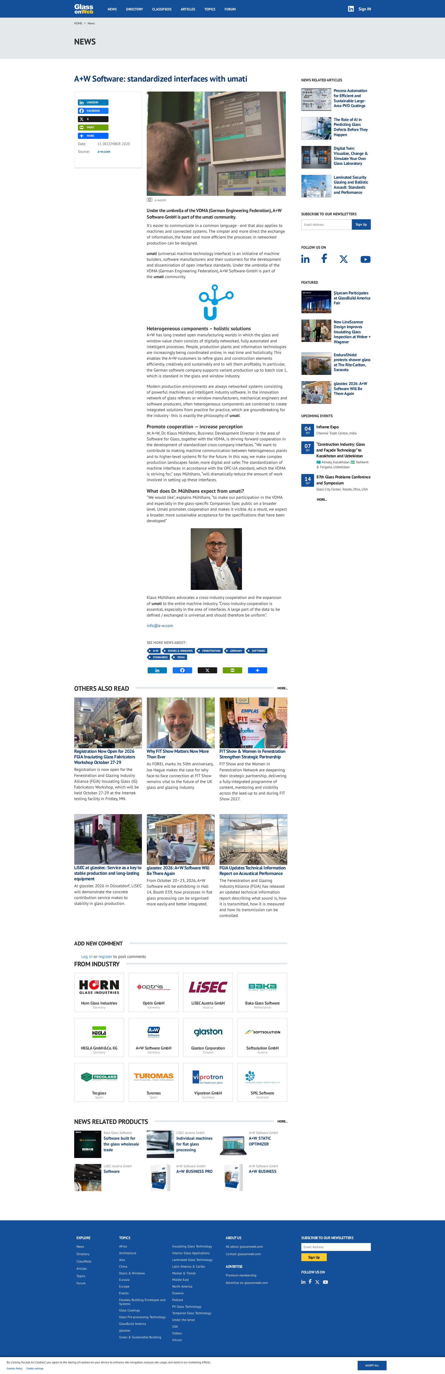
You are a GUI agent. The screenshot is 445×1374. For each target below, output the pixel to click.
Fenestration (211, 650)
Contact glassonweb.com (243, 1254)
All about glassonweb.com (244, 1246)
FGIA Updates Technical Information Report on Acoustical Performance (252, 870)
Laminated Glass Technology (192, 1260)
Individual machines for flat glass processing (194, 1143)
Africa (123, 1246)
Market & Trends (184, 1273)
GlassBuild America (132, 1324)
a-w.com (104, 151)
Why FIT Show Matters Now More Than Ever (178, 754)
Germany (236, 650)
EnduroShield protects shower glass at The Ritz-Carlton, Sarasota (352, 362)
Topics (209, 9)
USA (175, 1326)
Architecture (127, 1253)
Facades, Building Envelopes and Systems (142, 1302)
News (112, 9)
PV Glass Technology (186, 1306)
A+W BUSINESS (263, 1171)
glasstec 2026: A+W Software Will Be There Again (178, 870)
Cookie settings (35, 1368)
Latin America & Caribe (188, 1266)
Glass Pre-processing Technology (142, 1317)
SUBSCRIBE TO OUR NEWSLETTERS (328, 214)
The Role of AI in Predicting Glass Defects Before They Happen (351, 127)
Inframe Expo (327, 426)
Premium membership (241, 1275)
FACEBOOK (93, 110)
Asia (122, 1260)
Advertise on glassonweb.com (247, 1283)
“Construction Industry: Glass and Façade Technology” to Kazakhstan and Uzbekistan (340, 450)
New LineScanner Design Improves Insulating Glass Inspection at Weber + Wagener (352, 331)
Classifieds (162, 9)
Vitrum (177, 1340)
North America (182, 1286)
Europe (124, 1286)
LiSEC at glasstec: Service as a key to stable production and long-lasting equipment (107, 873)
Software (258, 650)
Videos (177, 1333)
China (123, 1266)
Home (78, 23)
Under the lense (183, 1320)
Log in (86, 956)
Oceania (178, 1293)
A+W (155, 650)
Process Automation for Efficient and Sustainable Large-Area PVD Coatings (350, 98)
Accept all (372, 1365)
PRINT (90, 127)
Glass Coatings (129, 1310)
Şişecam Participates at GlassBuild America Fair (352, 297)
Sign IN (365, 8)
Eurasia (124, 1280)
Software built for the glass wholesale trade (121, 1143)
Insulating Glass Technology (192, 1246)
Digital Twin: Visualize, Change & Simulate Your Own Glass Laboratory (351, 156)
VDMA (181, 657)
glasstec (124, 1330)
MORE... (282, 688)
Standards (160, 657)
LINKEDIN (92, 102)
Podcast (177, 1300)
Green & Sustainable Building (140, 1337)
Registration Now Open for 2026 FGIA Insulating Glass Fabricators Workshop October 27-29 (104, 756)
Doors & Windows (180, 650)
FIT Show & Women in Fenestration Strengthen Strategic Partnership (252, 754)
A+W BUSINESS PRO (194, 1171)
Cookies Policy (14, 1368)
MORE (90, 135)
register (105, 956)
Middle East (180, 1280)
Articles (188, 9)
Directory (134, 9)
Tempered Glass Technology (191, 1313)
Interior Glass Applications (191, 1253)
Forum (230, 9)
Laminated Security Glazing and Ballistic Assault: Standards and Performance (351, 185)
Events (124, 1293)
